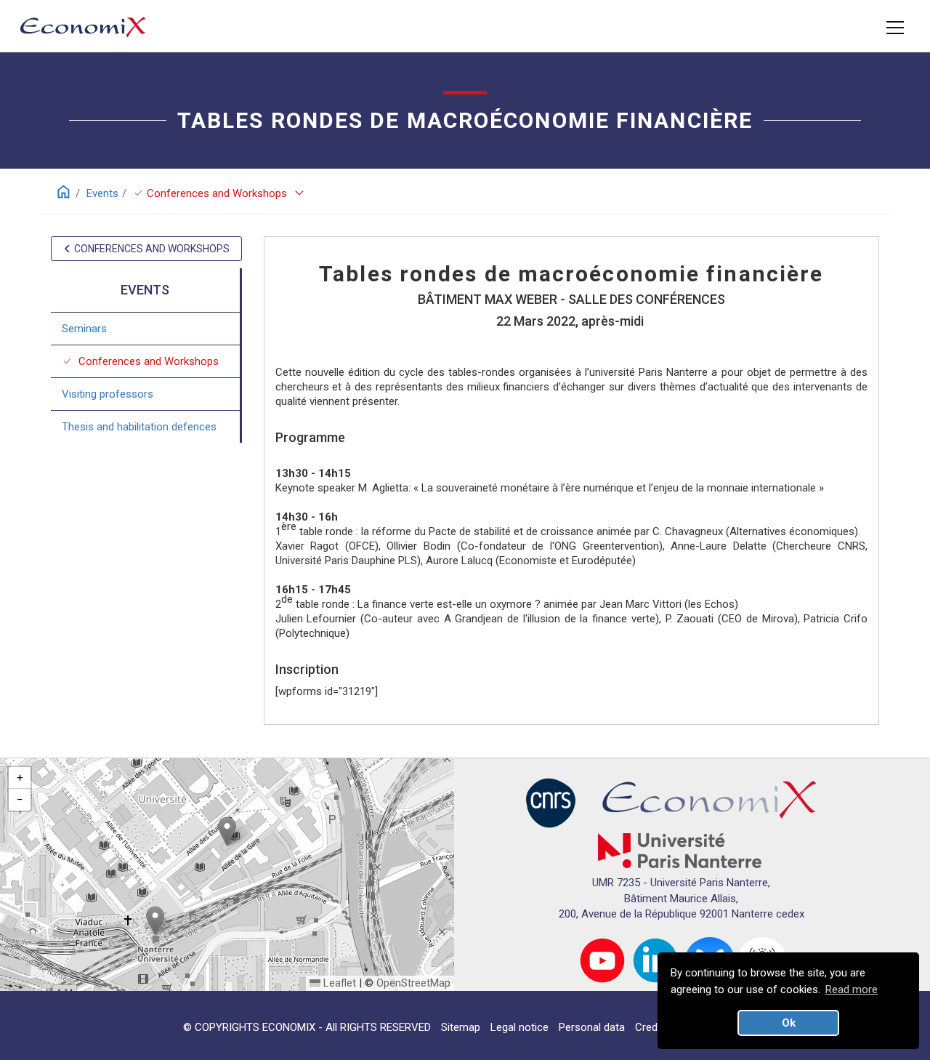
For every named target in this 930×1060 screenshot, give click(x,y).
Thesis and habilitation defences (139, 426)
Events (102, 193)
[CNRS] (550, 802)
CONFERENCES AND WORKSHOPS (151, 248)
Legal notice (519, 1027)
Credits (652, 1027)
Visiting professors (107, 393)
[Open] (895, 27)
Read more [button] (851, 989)
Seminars (84, 327)
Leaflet (338, 982)
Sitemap (460, 1027)
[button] (227, 831)
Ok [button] (789, 1022)
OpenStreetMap (413, 982)
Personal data (592, 1027)
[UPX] (679, 849)
